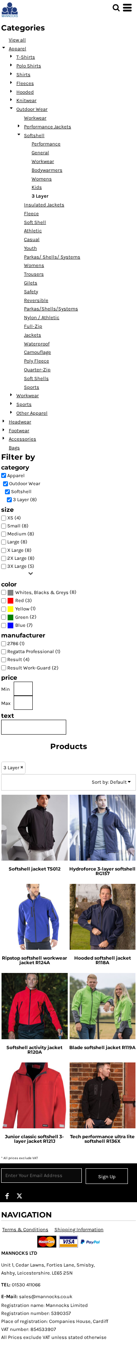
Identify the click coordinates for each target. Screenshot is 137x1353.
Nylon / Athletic (41, 317)
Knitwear (26, 100)
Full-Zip (33, 326)
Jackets (32, 335)
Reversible (36, 300)
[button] (116, 7)
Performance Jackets (47, 126)
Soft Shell (35, 222)
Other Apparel (32, 413)
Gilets (30, 283)
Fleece (31, 213)
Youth (30, 248)
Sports (31, 387)
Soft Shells (36, 378)
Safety (31, 291)
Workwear (35, 118)
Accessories (22, 439)
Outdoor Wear (32, 109)
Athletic (33, 230)
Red (19, 600)
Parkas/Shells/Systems (51, 308)
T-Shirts (25, 57)
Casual (32, 239)
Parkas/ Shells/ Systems (52, 257)
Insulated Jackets (44, 205)
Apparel (17, 48)
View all (17, 40)
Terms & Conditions (25, 1229)
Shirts (23, 74)
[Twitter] (19, 1196)
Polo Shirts (28, 66)
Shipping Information (79, 1229)
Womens (42, 179)
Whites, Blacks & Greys (41, 592)
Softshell (34, 135)
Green (22, 617)
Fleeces (25, 83)
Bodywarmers (47, 170)
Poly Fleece (36, 361)
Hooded (25, 92)
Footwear (19, 430)
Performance (46, 144)
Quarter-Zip (37, 369)
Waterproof (36, 344)
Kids (37, 187)
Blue (20, 625)
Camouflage (37, 352)
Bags (14, 447)
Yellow (22, 609)
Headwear (20, 422)
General (40, 152)
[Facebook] (7, 1196)
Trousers (34, 274)
